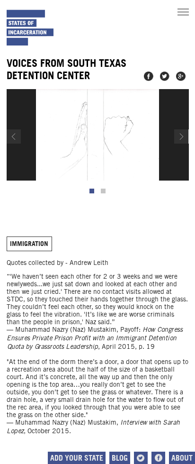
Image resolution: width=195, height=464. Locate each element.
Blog (120, 458)
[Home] (30, 27)
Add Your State (76, 458)
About (182, 458)
